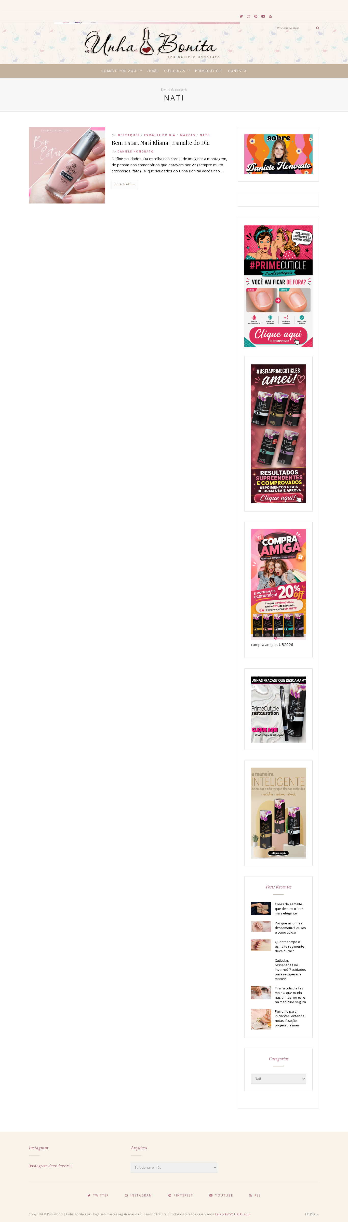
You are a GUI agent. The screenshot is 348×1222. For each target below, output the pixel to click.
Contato (237, 70)
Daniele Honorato (135, 151)
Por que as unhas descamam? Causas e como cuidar (290, 928)
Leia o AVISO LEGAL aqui (232, 1214)
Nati (204, 135)
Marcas (187, 135)
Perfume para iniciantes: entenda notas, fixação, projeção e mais (289, 1018)
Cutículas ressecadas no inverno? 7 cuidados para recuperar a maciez (290, 969)
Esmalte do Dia (160, 135)
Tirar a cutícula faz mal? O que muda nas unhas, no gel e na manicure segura (290, 995)
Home (153, 70)
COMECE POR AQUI (119, 70)
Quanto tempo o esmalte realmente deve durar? (289, 946)
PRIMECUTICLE (209, 70)
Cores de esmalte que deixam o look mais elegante (289, 908)
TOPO (311, 1214)
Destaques (129, 135)
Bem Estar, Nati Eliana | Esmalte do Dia (161, 142)
